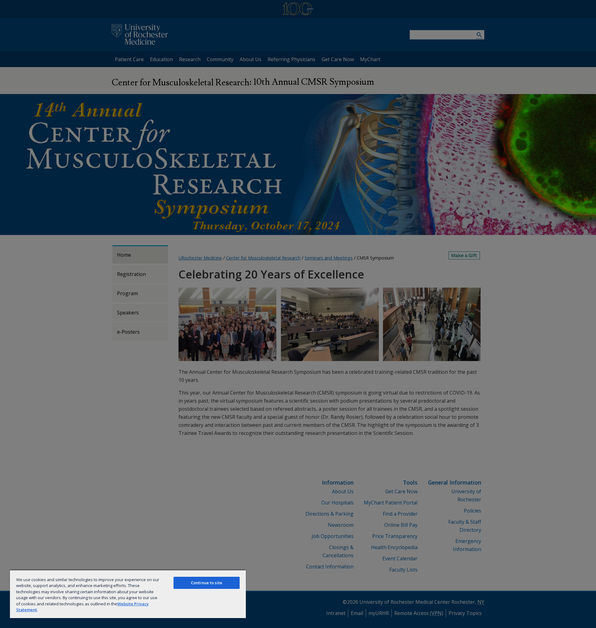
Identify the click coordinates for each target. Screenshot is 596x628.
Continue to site (206, 582)
